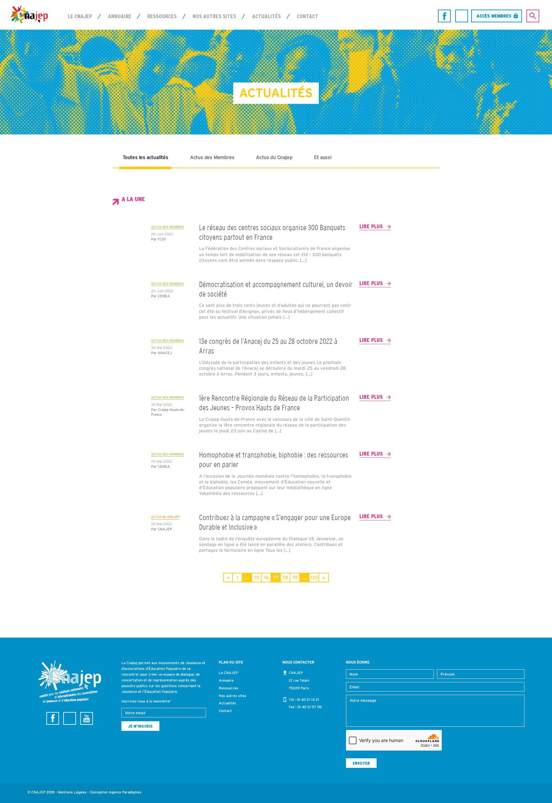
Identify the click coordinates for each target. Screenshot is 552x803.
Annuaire (119, 16)
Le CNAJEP (80, 16)
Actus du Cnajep (274, 157)
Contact (307, 16)
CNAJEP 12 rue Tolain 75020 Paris (299, 680)
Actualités (266, 16)
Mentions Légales (72, 792)
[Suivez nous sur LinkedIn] (461, 16)
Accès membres (494, 16)
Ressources (162, 16)
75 (256, 577)
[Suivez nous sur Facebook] (444, 16)
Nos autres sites (214, 16)
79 (295, 577)
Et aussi (322, 157)
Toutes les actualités (145, 157)
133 (314, 577)
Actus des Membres (212, 157)
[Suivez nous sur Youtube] (86, 718)
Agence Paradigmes (125, 792)
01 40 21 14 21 (308, 699)
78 (285, 577)
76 (266, 577)
